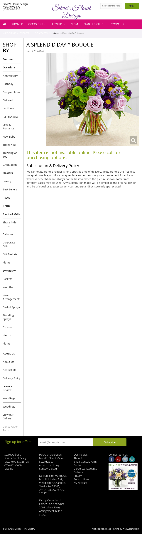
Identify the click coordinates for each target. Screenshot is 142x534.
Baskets (7, 279)
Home (56, 33)
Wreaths (8, 287)
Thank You (9, 144)
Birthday (8, 84)
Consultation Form (10, 428)
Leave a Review (7, 388)
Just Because (10, 116)
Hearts (7, 335)
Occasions (35, 24)
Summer (17, 24)
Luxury (7, 181)
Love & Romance (8, 126)
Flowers (56, 24)
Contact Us (43, 33)
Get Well (8, 100)
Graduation (10, 165)
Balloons (8, 234)
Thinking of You (10, 154)
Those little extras (9, 224)
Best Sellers (10, 189)
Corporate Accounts (85, 468)
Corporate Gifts (9, 244)
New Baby (9, 136)
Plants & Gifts (93, 24)
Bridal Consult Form (85, 461)
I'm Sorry (8, 108)
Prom (74, 24)
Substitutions (81, 479)
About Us (8, 362)
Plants (6, 262)
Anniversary (10, 76)
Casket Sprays (11, 307)
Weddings (9, 406)
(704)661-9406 (11, 9)
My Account (80, 482)
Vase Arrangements (12, 297)
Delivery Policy (12, 378)
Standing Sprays (8, 317)
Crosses (7, 327)
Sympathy (117, 24)
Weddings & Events (16, 33)
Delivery (78, 472)
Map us (8, 468)
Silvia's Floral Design (71, 12)
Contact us (80, 465)
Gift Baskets (10, 254)
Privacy (78, 475)
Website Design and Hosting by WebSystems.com (115, 528)
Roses (6, 197)
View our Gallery (8, 416)
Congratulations (12, 92)
